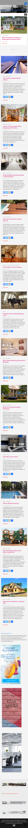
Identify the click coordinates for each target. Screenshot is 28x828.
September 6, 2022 (7, 317)
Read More (4, 25)
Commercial (5, 76)
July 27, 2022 (6, 364)
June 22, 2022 (6, 410)
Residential (8, 358)
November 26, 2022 (7, 130)
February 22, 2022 (7, 459)
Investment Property (15, 265)
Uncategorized (5, 18)
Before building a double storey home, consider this (12, 551)
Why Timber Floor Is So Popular (12, 267)
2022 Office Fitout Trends (10, 457)
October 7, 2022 (7, 269)
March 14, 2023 (7, 81)
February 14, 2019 (7, 554)
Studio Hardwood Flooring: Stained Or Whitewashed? (13, 175)
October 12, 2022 (7, 222)
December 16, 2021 (7, 505)
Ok (14, 825)
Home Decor (8, 124)
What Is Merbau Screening (11, 503)
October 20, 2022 (7, 178)
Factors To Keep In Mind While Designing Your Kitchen (12, 127)
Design (10, 76)
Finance (7, 454)
